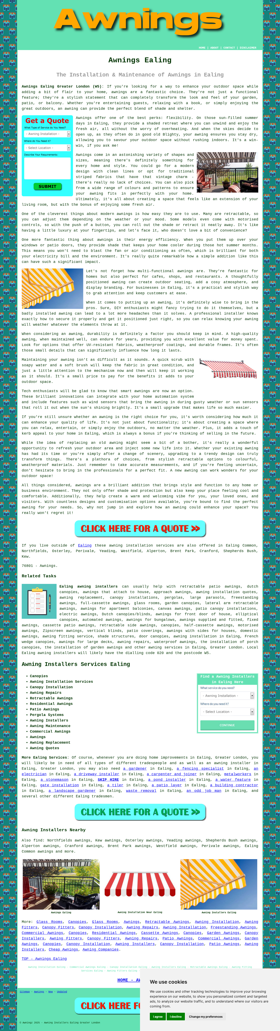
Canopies (77, 922)
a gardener (135, 769)
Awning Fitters (66, 938)
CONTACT (229, 47)
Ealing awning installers (88, 587)
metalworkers (237, 774)
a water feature (233, 780)
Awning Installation (217, 922)
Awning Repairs (142, 927)
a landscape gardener (72, 791)
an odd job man (204, 791)
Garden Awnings (223, 933)
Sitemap (25, 991)
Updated (62, 991)
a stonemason (54, 780)
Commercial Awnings (42, 933)
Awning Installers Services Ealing (76, 664)
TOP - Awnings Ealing (44, 959)
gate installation (59, 785)
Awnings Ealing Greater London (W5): (63, 86)
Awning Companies (101, 950)
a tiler (115, 785)
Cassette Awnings (159, 933)
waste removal (141, 791)
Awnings (132, 922)
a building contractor (234, 785)
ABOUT (214, 47)
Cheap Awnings (63, 950)
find (37, 840)
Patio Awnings (178, 938)
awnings (45, 851)
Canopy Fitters (58, 927)
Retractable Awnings (167, 922)
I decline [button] (176, 1016)
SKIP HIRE (108, 780)
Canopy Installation (100, 927)
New (50, 991)
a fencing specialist (200, 769)
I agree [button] (158, 1016)
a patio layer (167, 785)
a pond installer (167, 780)
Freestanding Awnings (233, 927)
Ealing (85, 545)
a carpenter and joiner (172, 774)
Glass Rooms (49, 922)
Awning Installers (135, 944)
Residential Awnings (114, 933)
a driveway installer (96, 774)
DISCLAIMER (248, 47)
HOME (202, 47)
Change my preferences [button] (206, 1016)
